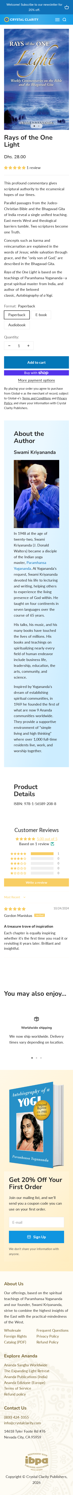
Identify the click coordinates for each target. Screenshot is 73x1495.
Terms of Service (17, 1388)
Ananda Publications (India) (25, 1376)
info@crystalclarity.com (22, 1423)
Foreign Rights (15, 1336)
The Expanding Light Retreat (26, 1371)
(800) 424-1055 (16, 1417)
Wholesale (12, 1330)
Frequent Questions (52, 1330)
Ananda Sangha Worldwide (25, 1365)
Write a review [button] (36, 882)
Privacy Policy (47, 1336)
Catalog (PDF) (15, 1342)
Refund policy (15, 1394)
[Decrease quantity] (9, 346)
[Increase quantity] (28, 346)
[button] (15, 167)
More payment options (36, 380)
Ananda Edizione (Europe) (24, 1382)
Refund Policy (47, 1342)
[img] (15, 909)
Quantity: (11, 337)
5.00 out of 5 (47, 838)
